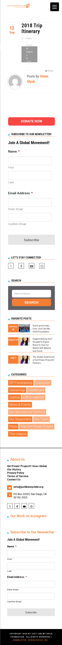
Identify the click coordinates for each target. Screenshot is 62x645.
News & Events (20, 404)
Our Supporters (20, 419)
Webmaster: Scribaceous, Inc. (31, 640)
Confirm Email (17, 224)
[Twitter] (11, 266)
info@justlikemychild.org (28, 486)
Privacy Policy (15, 472)
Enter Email (15, 209)
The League (18, 434)
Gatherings (17, 390)
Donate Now (31, 121)
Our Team (41, 419)
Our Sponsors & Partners (27, 412)
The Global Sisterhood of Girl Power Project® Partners (43, 360)
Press (13, 426)
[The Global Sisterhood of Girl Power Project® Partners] (24, 360)
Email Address (20, 193)
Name (14, 151)
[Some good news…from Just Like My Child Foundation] (24, 329)
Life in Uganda (33, 397)
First (11, 167)
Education (42, 383)
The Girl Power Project (36, 426)
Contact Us (14, 479)
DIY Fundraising (20, 383)
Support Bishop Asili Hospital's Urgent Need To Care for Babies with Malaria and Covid (42, 345)
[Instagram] (42, 266)
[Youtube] (31, 266)
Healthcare (36, 390)
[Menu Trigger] (54, 6)
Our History (14, 469)
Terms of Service (17, 476)
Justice (14, 397)
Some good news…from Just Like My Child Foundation (42, 328)
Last (11, 182)
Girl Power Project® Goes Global (27, 466)
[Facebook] (21, 266)
